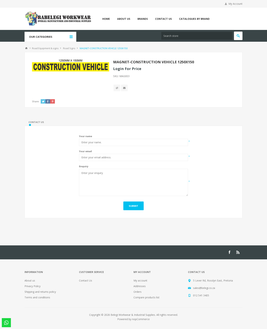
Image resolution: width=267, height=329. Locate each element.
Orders (137, 291)
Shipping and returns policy (40, 291)
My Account (235, 3)
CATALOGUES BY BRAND (194, 18)
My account (140, 280)
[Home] (26, 48)
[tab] (36, 122)
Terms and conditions (37, 297)
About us (30, 280)
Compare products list (146, 297)
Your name (85, 136)
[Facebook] (229, 252)
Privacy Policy (33, 286)
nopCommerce (141, 319)
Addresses (140, 286)
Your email (85, 151)
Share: (35, 101)
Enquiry (83, 166)
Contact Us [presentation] (36, 122)
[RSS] (238, 252)
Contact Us (85, 280)
